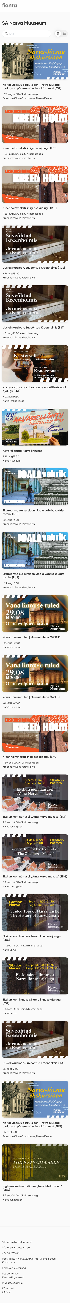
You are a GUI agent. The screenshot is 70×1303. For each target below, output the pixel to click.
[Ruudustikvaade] (58, 34)
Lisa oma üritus (10, 1273)
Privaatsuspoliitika (12, 1282)
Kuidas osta (8, 1262)
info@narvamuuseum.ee (16, 1247)
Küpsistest (8, 1288)
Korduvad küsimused (14, 1267)
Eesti (8, 1292)
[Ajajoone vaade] (64, 34)
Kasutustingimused (13, 1277)
